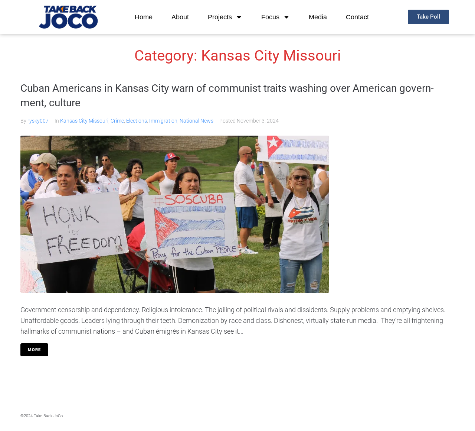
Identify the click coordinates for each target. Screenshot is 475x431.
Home (144, 17)
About (180, 17)
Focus (270, 17)
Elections (136, 121)
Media (318, 17)
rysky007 (38, 121)
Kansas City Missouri (84, 121)
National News (196, 121)
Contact (357, 17)
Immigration (163, 121)
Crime (117, 121)
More (34, 349)
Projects (220, 17)
